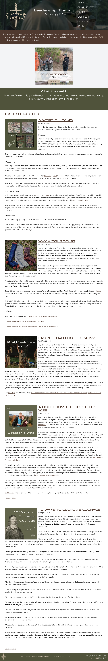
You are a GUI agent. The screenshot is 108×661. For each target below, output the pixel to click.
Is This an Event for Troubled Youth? (44, 392)
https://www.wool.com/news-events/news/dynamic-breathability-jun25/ (31, 326)
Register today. (10, 498)
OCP (55, 176)
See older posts (10, 649)
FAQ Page (11, 392)
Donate (83, 21)
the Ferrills (42, 424)
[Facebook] (78, 25)
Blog (81, 12)
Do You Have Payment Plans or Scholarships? (73, 392)
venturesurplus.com (80, 200)
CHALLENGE (85, 7)
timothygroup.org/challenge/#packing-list (42, 316)
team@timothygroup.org (95, 655)
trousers (38, 195)
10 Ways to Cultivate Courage (69, 509)
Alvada (98, 291)
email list (22, 40)
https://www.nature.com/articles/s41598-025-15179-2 (25, 321)
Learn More (54, 81)
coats (47, 195)
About (82, 2)
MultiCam (47, 176)
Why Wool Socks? (56, 241)
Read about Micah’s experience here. (48, 475)
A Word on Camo (55, 120)
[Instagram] (82, 25)
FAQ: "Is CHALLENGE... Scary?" (66, 338)
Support (84, 17)
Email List (102, 658)
